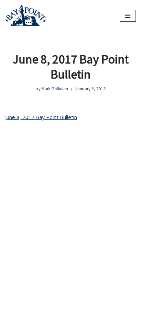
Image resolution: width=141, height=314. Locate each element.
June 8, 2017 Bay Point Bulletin (41, 117)
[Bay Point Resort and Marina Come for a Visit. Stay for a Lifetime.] (25, 15)
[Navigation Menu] (128, 16)
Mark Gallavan (54, 89)
